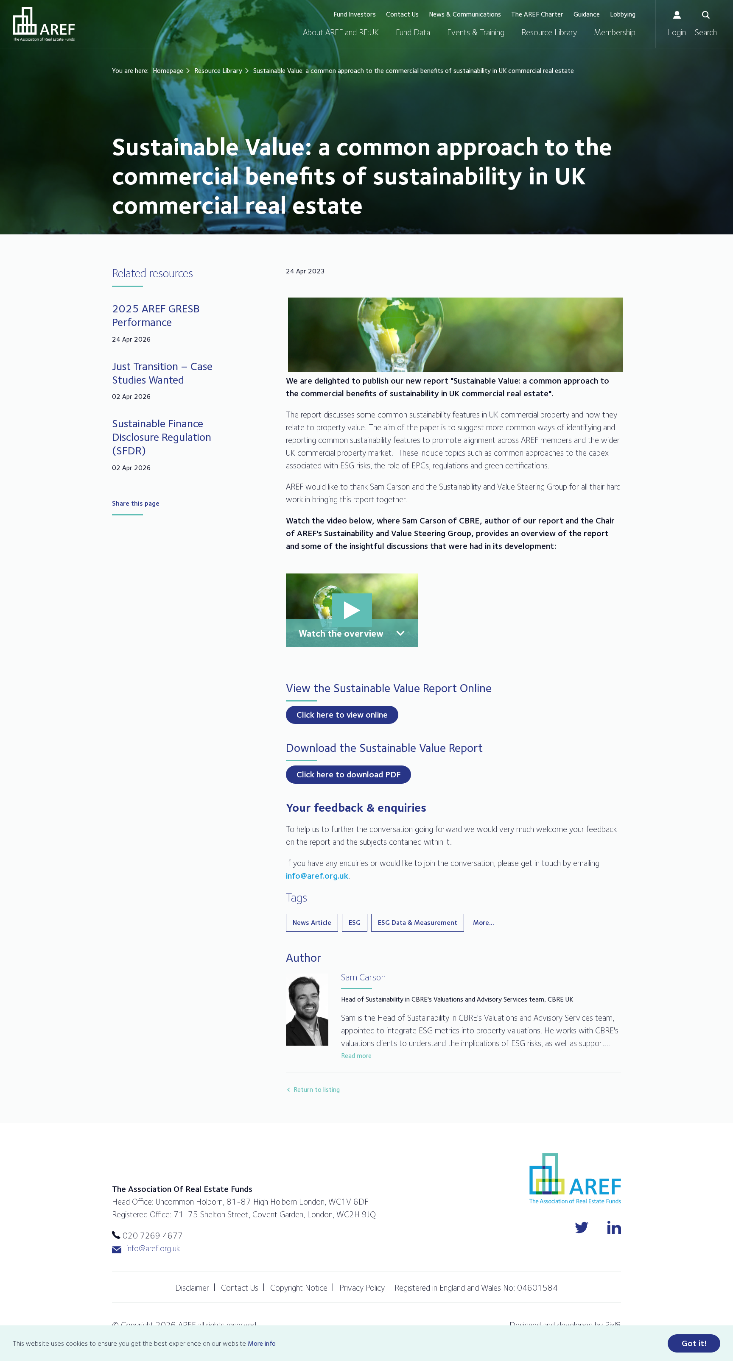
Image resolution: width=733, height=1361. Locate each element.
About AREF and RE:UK (341, 32)
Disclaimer (192, 1288)
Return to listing (317, 1089)
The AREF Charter (537, 14)
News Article (312, 922)
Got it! (694, 1343)
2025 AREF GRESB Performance (156, 315)
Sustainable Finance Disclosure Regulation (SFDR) (161, 437)
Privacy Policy (362, 1288)
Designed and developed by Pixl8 (565, 1325)
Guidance (587, 14)
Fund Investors (354, 14)
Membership (614, 32)
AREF (44, 24)
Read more (356, 1056)
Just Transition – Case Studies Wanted (162, 372)
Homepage (168, 71)
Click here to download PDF (348, 774)
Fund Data (413, 32)
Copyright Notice (298, 1288)
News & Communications (465, 14)
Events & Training (475, 32)
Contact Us (402, 14)
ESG (355, 922)
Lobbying (622, 14)
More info (262, 1343)
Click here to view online (342, 715)
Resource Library (549, 32)
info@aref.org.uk (317, 876)
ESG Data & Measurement (417, 922)
